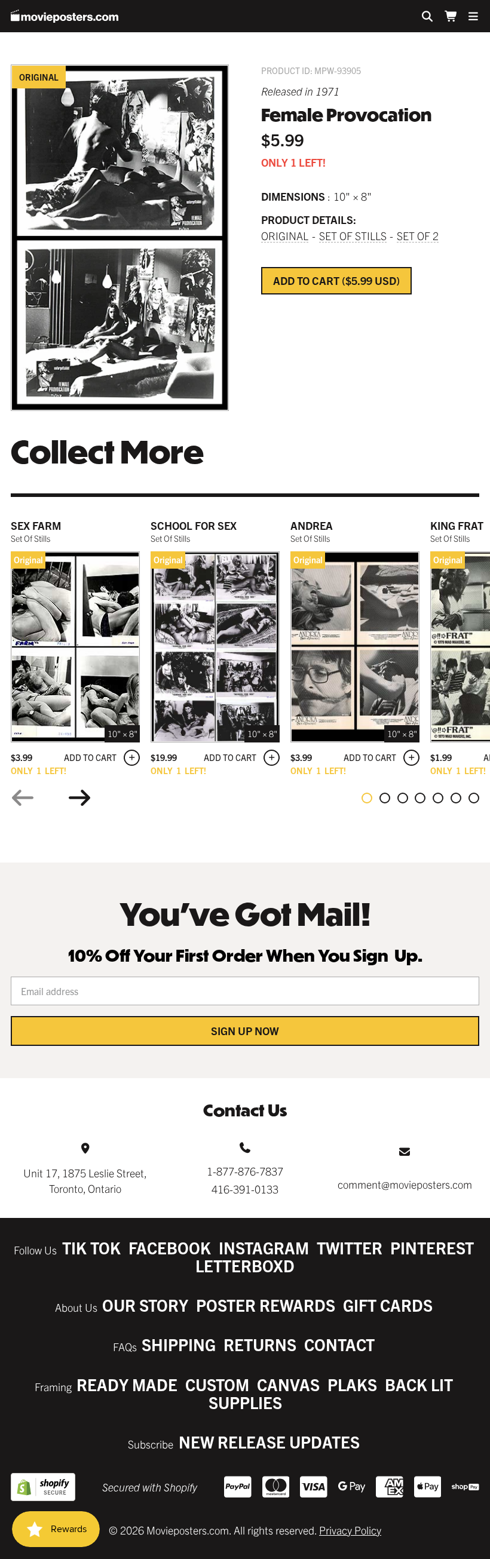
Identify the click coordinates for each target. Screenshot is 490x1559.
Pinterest (432, 1247)
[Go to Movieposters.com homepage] (64, 16)
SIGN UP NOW (245, 1031)
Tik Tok (91, 1247)
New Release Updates (269, 1442)
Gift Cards (388, 1305)
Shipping (179, 1344)
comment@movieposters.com (405, 1184)
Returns (259, 1344)
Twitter (349, 1247)
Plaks (352, 1384)
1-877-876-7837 (245, 1171)
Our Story (145, 1305)
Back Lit (419, 1384)
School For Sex (194, 525)
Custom (217, 1384)
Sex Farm (36, 525)
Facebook (169, 1247)
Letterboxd (245, 1265)
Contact (339, 1344)
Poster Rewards (265, 1305)
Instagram (264, 1247)
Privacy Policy (350, 1530)
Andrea (311, 525)
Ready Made (126, 1384)
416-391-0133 (245, 1189)
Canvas (288, 1384)
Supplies (245, 1402)
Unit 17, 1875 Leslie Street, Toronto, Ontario (85, 1180)
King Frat (456, 525)
